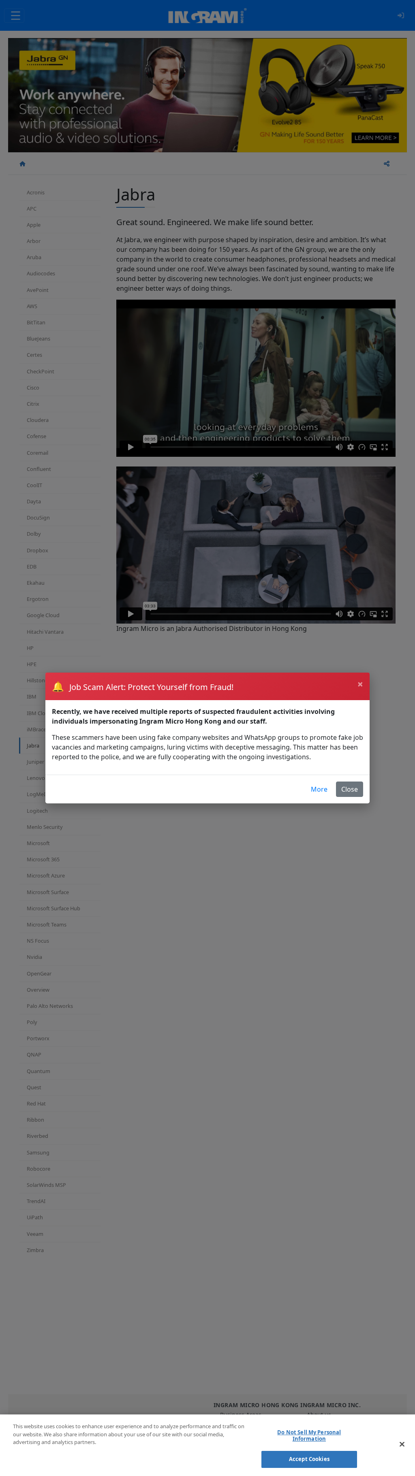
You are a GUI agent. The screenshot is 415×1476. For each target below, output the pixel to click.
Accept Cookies (309, 1459)
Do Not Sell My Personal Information (309, 1435)
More (319, 789)
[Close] (402, 1444)
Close (349, 789)
